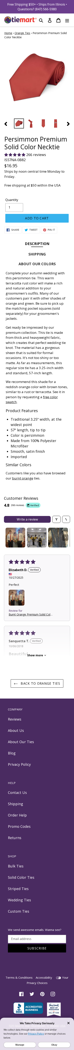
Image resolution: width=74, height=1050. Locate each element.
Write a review (27, 519)
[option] (19, 123)
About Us (16, 730)
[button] (15, 154)
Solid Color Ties (21, 877)
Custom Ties (18, 911)
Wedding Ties (19, 900)
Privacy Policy (19, 764)
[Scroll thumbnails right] (65, 537)
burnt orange (22, 478)
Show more (35, 655)
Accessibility (44, 977)
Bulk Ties (15, 866)
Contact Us (17, 792)
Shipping (15, 803)
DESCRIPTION (37, 243)
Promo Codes (19, 826)
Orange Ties (22, 33)
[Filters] (56, 519)
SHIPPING (37, 254)
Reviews (14, 719)
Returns (14, 837)
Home (8, 33)
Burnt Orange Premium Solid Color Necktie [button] (31, 614)
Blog (12, 753)
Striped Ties (18, 888)
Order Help (17, 815)
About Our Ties (21, 741)
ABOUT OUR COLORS (37, 263)
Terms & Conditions (19, 977)
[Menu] (67, 20)
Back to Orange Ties (40, 683)
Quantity (11, 200)
